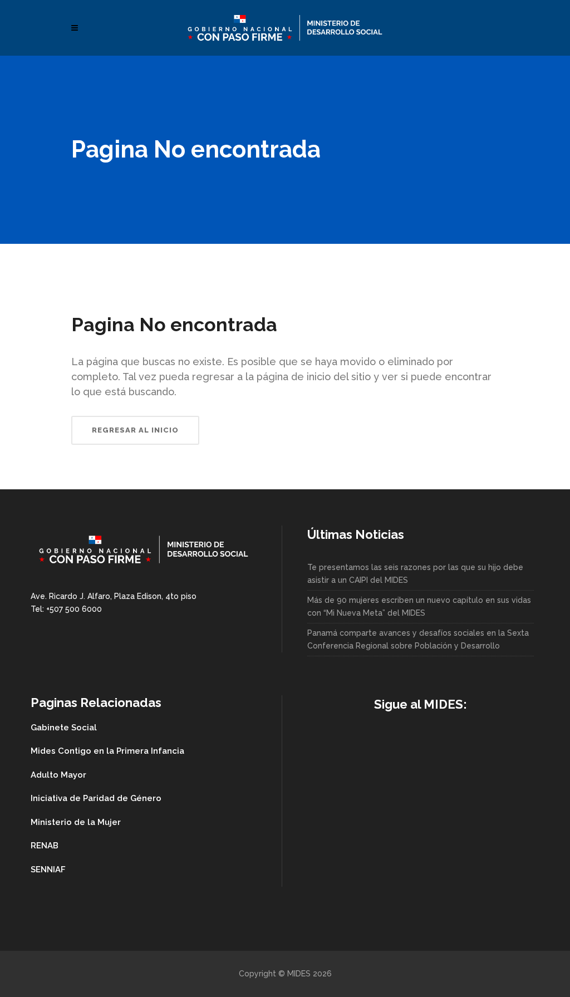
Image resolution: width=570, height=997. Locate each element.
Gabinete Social (64, 728)
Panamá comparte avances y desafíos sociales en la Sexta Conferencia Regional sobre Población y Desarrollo (418, 639)
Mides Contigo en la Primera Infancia (107, 751)
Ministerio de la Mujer (76, 822)
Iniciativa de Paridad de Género (96, 798)
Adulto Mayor (58, 775)
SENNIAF (48, 870)
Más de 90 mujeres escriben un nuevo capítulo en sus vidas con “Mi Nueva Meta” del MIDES (419, 606)
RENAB (44, 846)
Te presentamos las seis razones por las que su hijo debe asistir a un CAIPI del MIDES (415, 574)
